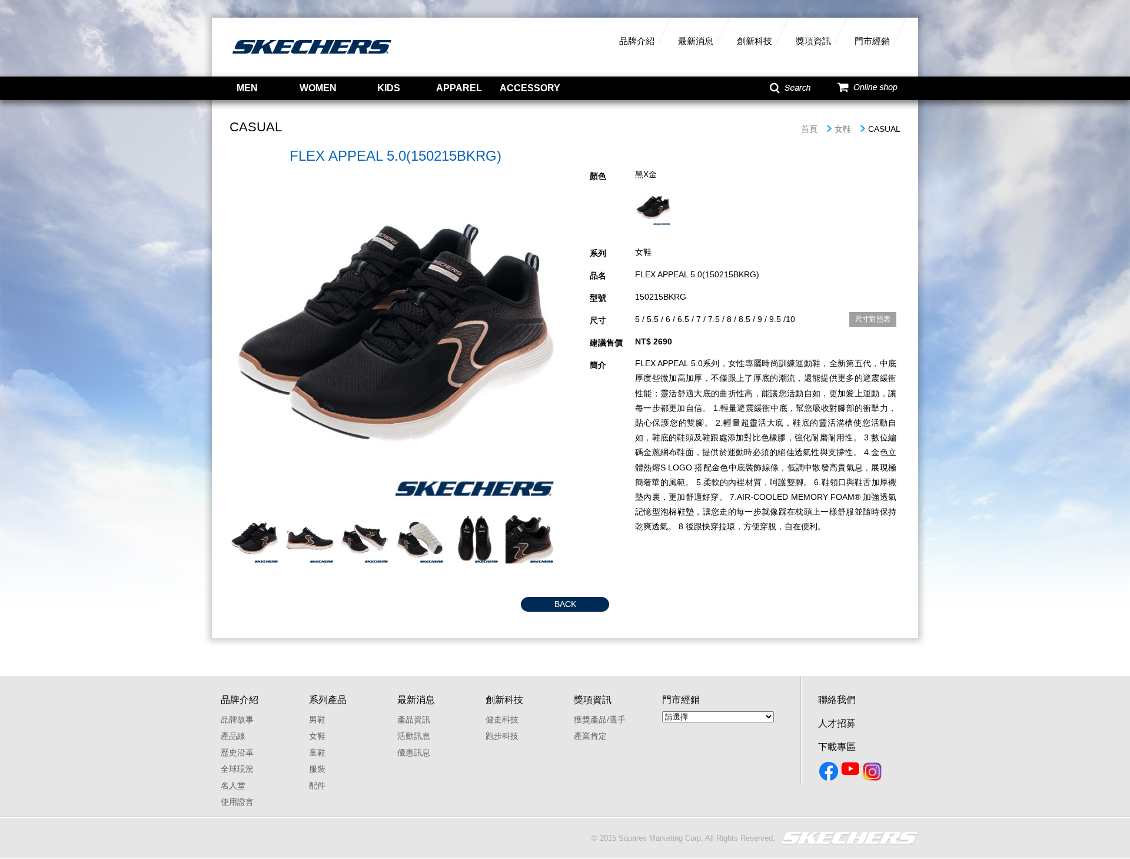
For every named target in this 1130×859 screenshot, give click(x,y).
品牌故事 (237, 719)
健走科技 (502, 719)
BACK (565, 604)
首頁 (809, 129)
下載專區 (837, 747)
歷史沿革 (237, 752)
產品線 (233, 736)
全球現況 (237, 769)
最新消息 (695, 41)
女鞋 (843, 129)
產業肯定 (590, 736)
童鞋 (317, 752)
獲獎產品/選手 (600, 719)
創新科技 (754, 41)
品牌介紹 (636, 41)
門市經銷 (872, 41)
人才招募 (837, 723)
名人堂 (233, 785)
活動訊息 (413, 736)
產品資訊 (413, 719)
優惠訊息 (413, 752)
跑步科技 (502, 736)
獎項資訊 (813, 41)
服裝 (317, 769)
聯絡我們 (837, 700)
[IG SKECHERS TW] (873, 773)
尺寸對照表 (872, 319)
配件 (317, 785)
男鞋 (317, 719)
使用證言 (237, 802)
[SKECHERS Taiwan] (829, 773)
